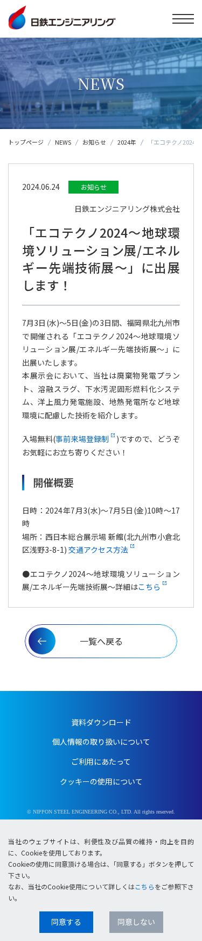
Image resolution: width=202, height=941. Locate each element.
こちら (149, 586)
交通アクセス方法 (98, 549)
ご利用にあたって (101, 761)
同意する (66, 921)
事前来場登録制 (82, 438)
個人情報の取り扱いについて (101, 741)
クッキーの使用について (101, 781)
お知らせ (94, 142)
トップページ (26, 142)
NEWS (63, 142)
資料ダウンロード (101, 722)
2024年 (126, 142)
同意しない (136, 921)
